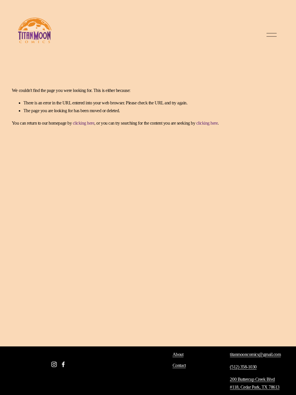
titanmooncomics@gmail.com (255, 354)
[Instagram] (54, 364)
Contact (179, 365)
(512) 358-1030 (243, 366)
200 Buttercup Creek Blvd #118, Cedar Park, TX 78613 (255, 383)
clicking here (84, 123)
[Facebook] (63, 364)
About (178, 354)
